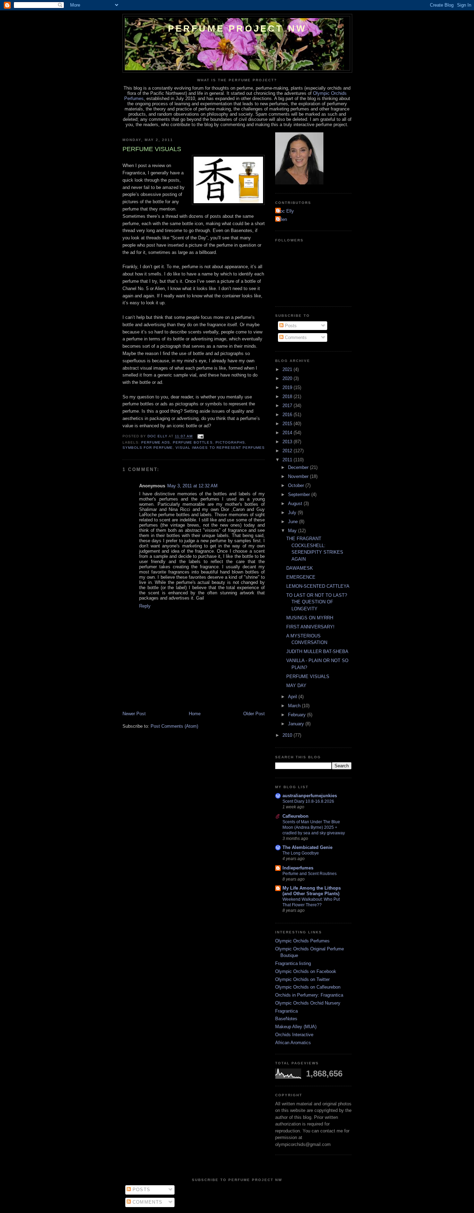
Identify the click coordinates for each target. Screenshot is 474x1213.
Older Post (254, 713)
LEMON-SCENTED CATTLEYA (317, 586)
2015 (288, 423)
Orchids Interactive (294, 1034)
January (296, 723)
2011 (288, 459)
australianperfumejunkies (309, 795)
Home (195, 713)
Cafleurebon (295, 816)
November (299, 476)
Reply (145, 606)
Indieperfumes (297, 867)
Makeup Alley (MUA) (295, 1026)
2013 (288, 441)
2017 (288, 405)
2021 (288, 369)
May (293, 530)
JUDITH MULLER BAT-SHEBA (317, 651)
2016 (288, 414)
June (293, 521)
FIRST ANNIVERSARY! (310, 626)
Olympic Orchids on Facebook (305, 971)
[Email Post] (200, 436)
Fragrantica (286, 1011)
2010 (288, 735)
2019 (288, 387)
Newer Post (134, 713)
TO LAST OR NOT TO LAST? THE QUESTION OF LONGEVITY (316, 602)
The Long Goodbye (300, 853)
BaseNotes (286, 1018)
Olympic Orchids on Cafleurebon (307, 987)
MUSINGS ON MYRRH (309, 617)
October (296, 485)
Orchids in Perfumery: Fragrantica (309, 995)
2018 (288, 396)
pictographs (230, 442)
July (293, 512)
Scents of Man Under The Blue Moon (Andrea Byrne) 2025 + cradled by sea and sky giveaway (313, 827)
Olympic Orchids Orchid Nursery (307, 1003)
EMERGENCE (300, 577)
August (296, 503)
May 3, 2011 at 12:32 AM (192, 485)
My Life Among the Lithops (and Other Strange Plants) (311, 890)
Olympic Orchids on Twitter (302, 979)
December (299, 467)
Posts (290, 325)
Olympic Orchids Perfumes (302, 940)
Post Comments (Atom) (174, 726)
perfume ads (155, 442)
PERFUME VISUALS (307, 676)
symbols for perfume (147, 447)
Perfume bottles (192, 442)
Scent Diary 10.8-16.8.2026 (308, 801)
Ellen (282, 219)
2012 (288, 450)
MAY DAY (296, 685)
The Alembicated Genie (307, 847)
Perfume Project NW (237, 28)
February (297, 714)
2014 (288, 432)
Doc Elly (285, 211)
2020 (288, 378)
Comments (295, 337)
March (295, 705)
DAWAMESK (299, 568)
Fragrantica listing (293, 963)
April (293, 696)
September (299, 494)
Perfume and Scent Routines (309, 873)
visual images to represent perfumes (220, 447)
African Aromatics (293, 1042)
